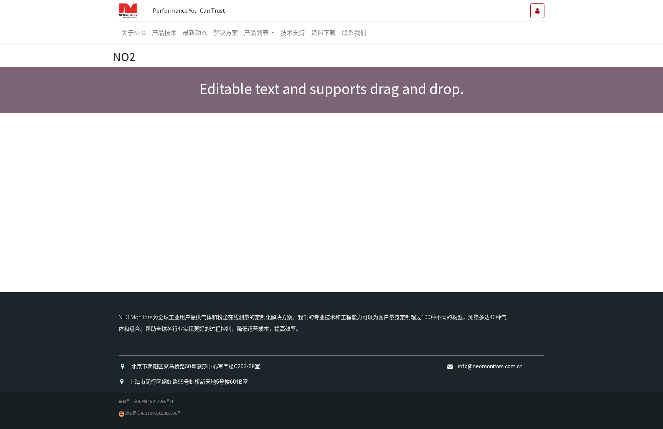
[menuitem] (134, 32)
